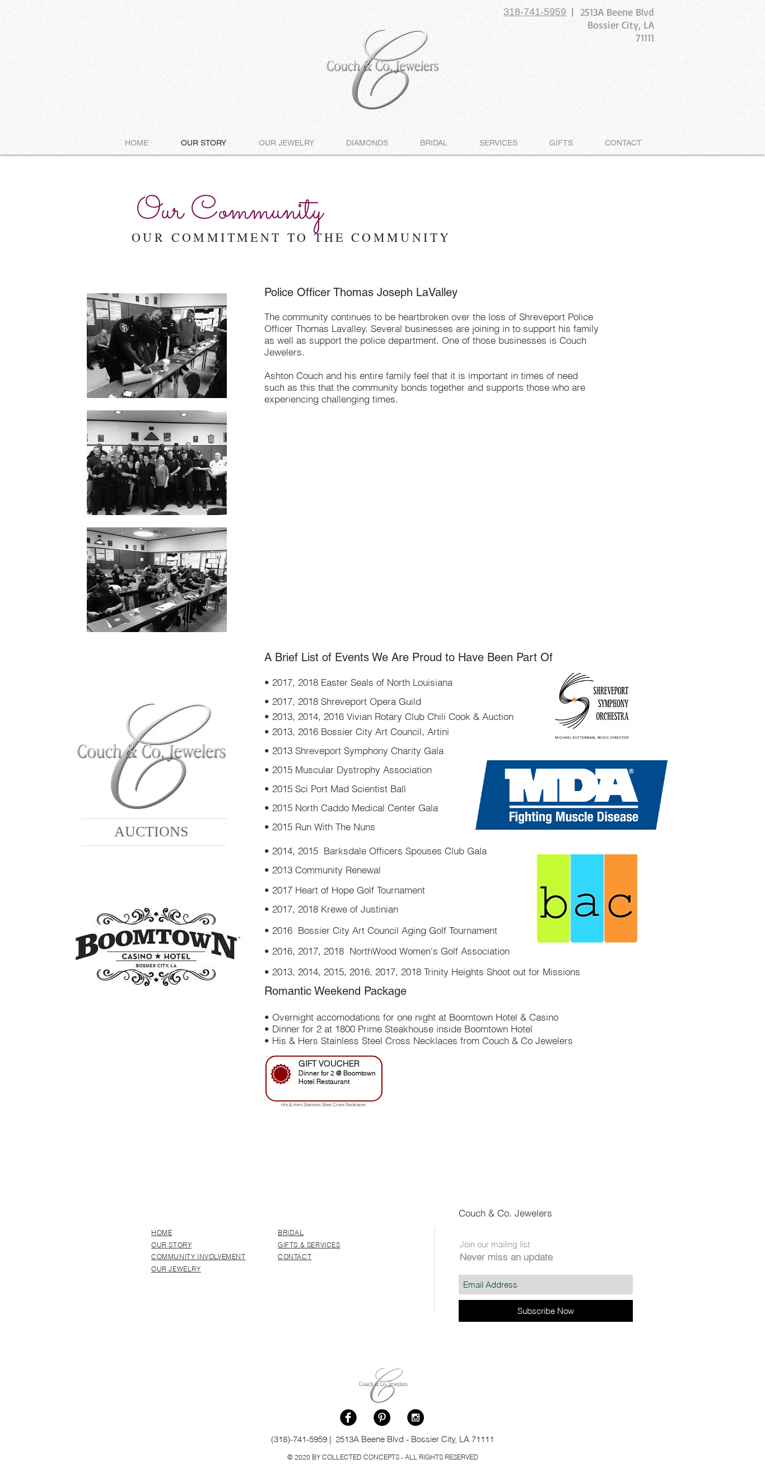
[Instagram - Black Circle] (415, 1417)
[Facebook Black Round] (348, 1417)
